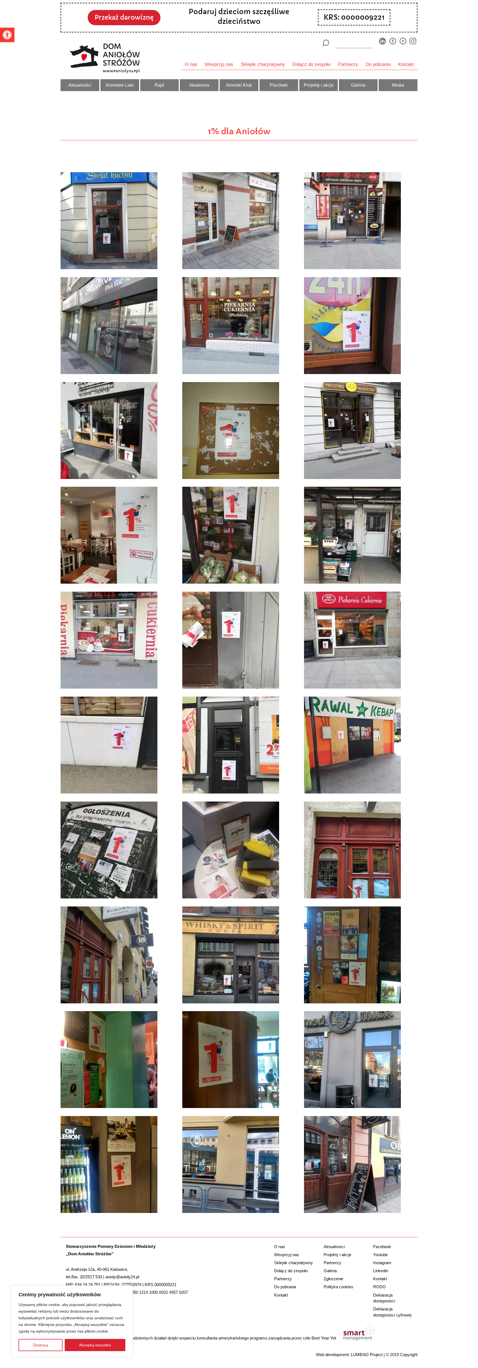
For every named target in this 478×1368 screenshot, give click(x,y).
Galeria (358, 85)
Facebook (382, 1246)
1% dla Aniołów (239, 131)
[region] (72, 1321)
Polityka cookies (338, 1286)
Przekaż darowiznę (124, 17)
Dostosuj (40, 1345)
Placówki (279, 85)
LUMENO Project (367, 1354)
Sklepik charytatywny (263, 64)
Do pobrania (378, 64)
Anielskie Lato (120, 85)
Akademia (199, 85)
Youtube (380, 1254)
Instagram (382, 1262)
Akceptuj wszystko (95, 1345)
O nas (191, 64)
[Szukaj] (325, 43)
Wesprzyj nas (219, 64)
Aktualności (79, 85)
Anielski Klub (239, 85)
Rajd (159, 85)
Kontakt (406, 64)
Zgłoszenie (333, 1278)
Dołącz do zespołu (311, 64)
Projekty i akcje (319, 85)
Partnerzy (348, 64)
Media (398, 85)
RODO (379, 1286)
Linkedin (380, 1270)
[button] (7, 35)
